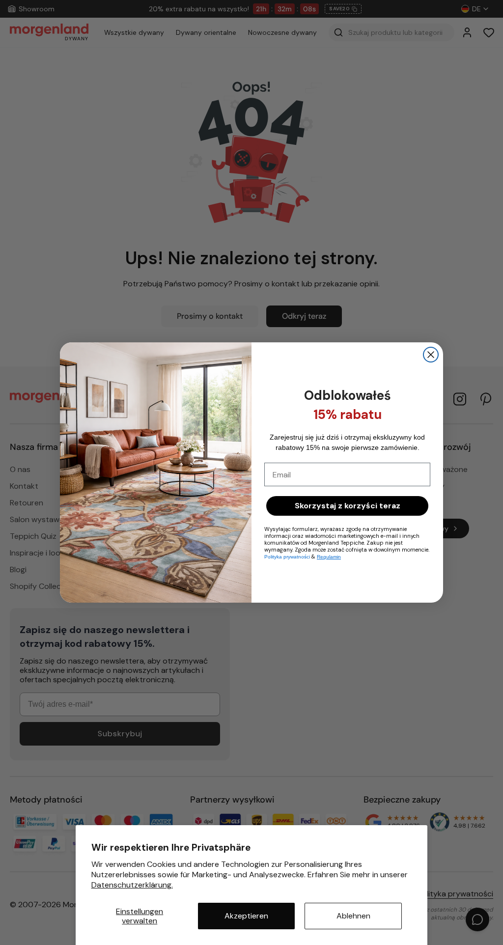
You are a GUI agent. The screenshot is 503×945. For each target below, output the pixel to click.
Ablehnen (353, 916)
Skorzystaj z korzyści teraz (347, 505)
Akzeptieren (246, 916)
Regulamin (329, 556)
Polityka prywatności (287, 556)
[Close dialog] (430, 354)
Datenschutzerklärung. (132, 885)
